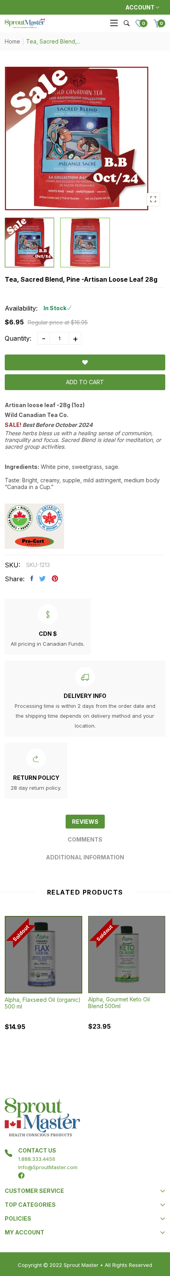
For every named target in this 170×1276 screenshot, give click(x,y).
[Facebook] (21, 1175)
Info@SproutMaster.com (47, 1167)
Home (12, 41)
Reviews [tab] (85, 821)
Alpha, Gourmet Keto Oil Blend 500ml (119, 1002)
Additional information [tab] (85, 857)
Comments (85, 839)
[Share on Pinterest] (55, 578)
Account (140, 7)
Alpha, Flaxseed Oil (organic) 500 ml (43, 1003)
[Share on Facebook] (31, 578)
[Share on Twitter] (42, 578)
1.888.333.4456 (36, 1159)
